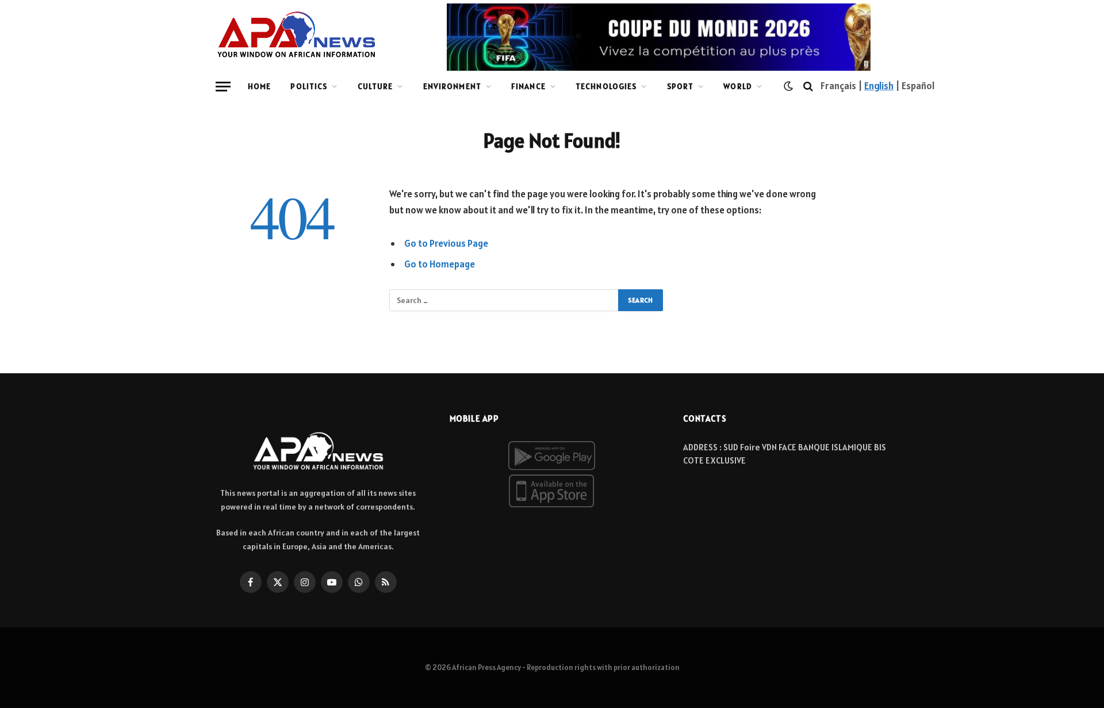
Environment (452, 86)
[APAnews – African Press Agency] (296, 34)
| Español (914, 85)
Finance (528, 86)
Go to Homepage (439, 264)
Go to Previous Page (446, 243)
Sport (680, 86)
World (737, 86)
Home (259, 86)
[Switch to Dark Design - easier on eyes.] (788, 86)
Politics (308, 86)
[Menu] (223, 86)
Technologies (606, 86)
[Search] (808, 86)
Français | (842, 85)
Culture (375, 86)
